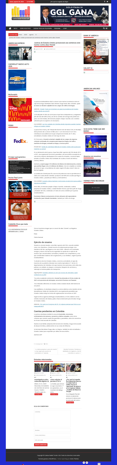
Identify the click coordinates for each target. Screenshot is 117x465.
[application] (20, 167)
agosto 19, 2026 (71, 373)
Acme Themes (74, 459)
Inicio (15, 28)
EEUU (46, 344)
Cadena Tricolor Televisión (42, 28)
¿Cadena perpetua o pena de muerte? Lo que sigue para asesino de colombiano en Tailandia (46, 351)
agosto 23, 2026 (40, 373)
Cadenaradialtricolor (50, 49)
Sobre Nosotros (25, 28)
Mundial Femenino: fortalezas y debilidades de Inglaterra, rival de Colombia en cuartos (72, 351)
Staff (65, 28)
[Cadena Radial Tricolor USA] (10, 28)
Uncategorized (39, 344)
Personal (57, 28)
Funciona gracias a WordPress (47, 459)
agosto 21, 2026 (55, 373)
